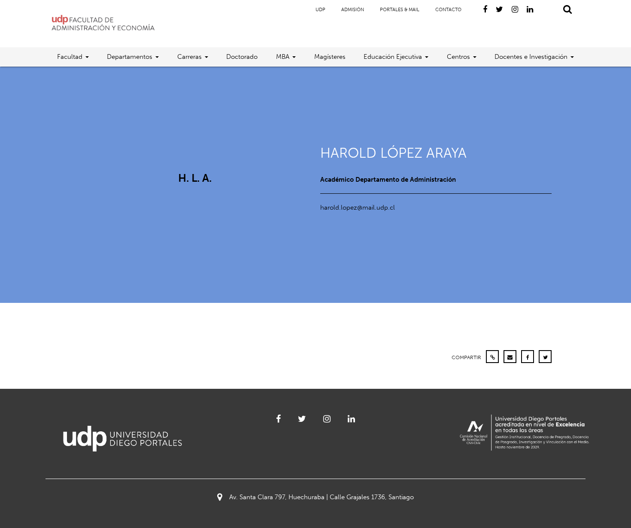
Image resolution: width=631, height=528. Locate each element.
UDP (320, 9)
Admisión (352, 9)
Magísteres (330, 57)
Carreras (189, 57)
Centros (458, 57)
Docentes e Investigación (530, 57)
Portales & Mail (399, 9)
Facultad (69, 57)
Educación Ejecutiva (393, 57)
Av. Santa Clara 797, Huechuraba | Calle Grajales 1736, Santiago (321, 497)
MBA (282, 57)
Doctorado (242, 57)
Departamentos (129, 57)
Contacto (448, 9)
